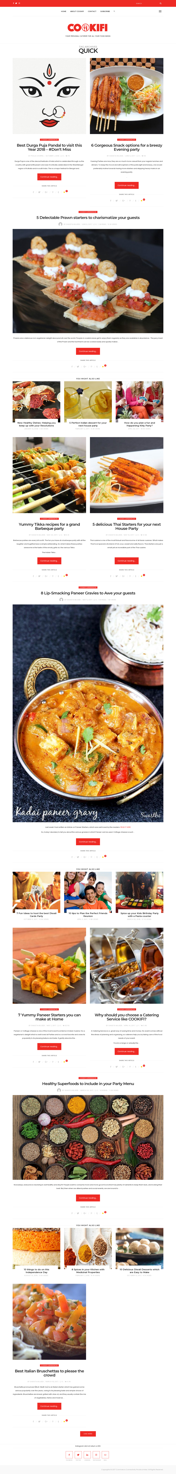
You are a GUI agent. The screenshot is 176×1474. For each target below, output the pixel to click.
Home (63, 11)
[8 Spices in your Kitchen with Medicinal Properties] (88, 1248)
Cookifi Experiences (49, 140)
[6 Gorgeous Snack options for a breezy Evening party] (126, 96)
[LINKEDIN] (87, 1454)
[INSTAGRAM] (96, 1454)
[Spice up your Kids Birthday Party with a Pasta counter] (139, 892)
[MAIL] (105, 1454)
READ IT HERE (125, 827)
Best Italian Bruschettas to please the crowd (49, 1373)
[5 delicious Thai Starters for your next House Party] (126, 475)
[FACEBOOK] (69, 1454)
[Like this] (64, 192)
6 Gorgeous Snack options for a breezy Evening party (126, 147)
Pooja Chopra (37, 156)
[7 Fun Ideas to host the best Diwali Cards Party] (36, 892)
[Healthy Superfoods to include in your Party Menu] (88, 1137)
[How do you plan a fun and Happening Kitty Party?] (139, 401)
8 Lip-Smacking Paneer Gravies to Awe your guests (88, 593)
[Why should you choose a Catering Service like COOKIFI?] (126, 966)
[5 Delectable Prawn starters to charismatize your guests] (88, 281)
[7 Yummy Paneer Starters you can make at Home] (49, 966)
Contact (92, 11)
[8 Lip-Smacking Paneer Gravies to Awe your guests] (88, 713)
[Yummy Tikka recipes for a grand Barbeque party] (49, 475)
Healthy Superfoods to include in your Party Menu (88, 1083)
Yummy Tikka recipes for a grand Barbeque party (49, 526)
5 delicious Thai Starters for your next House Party (127, 526)
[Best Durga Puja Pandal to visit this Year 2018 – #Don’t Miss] (49, 96)
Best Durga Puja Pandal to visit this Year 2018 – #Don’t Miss (49, 147)
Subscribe (105, 11)
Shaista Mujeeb (116, 156)
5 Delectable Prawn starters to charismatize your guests (88, 217)
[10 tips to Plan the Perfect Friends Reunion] (88, 892)
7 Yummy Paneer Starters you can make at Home (49, 1017)
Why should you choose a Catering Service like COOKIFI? (127, 1017)
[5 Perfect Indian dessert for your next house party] (88, 401)
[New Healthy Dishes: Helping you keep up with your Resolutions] (36, 401)
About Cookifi (77, 11)
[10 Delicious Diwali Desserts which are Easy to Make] (139, 1248)
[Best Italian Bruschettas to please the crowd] (49, 1322)
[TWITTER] (78, 1454)
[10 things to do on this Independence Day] (36, 1248)
